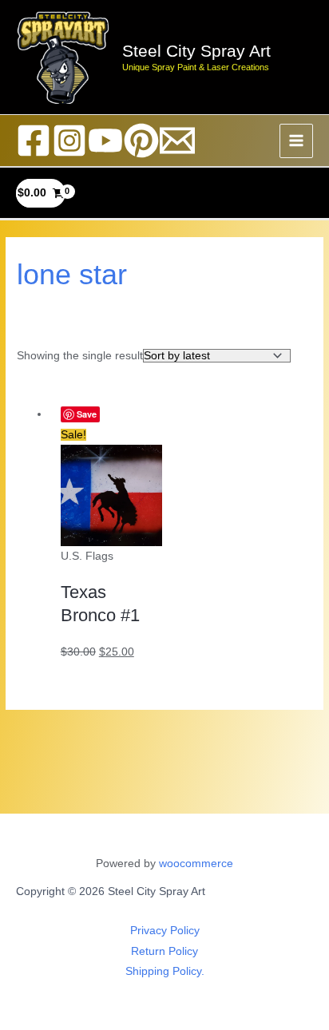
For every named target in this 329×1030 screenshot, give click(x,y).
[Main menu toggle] (296, 141)
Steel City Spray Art (196, 51)
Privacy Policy (165, 931)
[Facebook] (33, 140)
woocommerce (196, 864)
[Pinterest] (141, 140)
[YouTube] (105, 140)
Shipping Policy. (164, 971)
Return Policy (164, 951)
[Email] (177, 140)
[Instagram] (69, 140)
